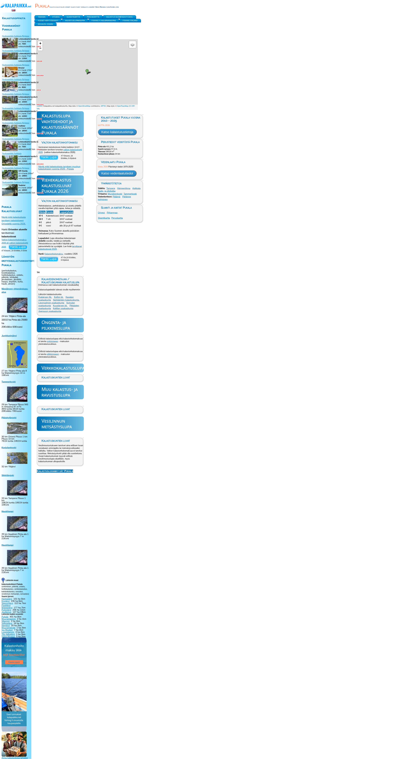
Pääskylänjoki (9, 417)
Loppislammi (8, 632)
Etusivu (56, 17)
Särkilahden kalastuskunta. (66, 300)
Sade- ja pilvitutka (106, 191)
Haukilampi (7, 511)
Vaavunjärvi (7, 603)
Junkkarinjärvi (9, 335)
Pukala (5, 616)
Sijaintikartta (104, 218)
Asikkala (136, 188)
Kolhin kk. (59, 297)
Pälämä (116, 196)
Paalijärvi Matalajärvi (7, 606)
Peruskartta (117, 218)
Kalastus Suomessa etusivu (119, 17)
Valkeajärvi (7, 623)
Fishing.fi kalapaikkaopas (104, 20)
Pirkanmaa (112, 212)
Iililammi (6, 621)
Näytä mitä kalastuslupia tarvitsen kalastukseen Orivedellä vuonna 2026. (14, 220)
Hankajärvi (7, 599)
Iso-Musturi (7, 630)
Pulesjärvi (6, 610)
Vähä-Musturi (8, 636)
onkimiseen (52, 341)
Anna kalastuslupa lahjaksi (15, 757)
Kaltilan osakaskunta (63, 308)
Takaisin (41, 17)
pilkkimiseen (53, 354)
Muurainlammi (9, 619)
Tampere (110, 188)
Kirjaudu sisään (45, 24)
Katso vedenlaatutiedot (117, 173)
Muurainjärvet (8, 627)
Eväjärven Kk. (45, 297)
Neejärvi (6, 625)
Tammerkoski (130, 193)
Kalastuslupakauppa (75, 20)
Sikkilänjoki (8, 475)
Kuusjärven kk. (60, 305)
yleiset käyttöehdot (48, 20)
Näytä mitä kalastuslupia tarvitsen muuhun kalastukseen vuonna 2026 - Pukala (59, 167)
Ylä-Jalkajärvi (8, 634)
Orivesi (101, 212)
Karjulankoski (9, 447)
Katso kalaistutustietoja (117, 132)
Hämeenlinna (123, 188)
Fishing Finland (130, 20)
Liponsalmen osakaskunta (51, 302)
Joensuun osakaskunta (49, 311)
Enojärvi (6, 601)
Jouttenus (6, 612)
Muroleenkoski (115, 193)
